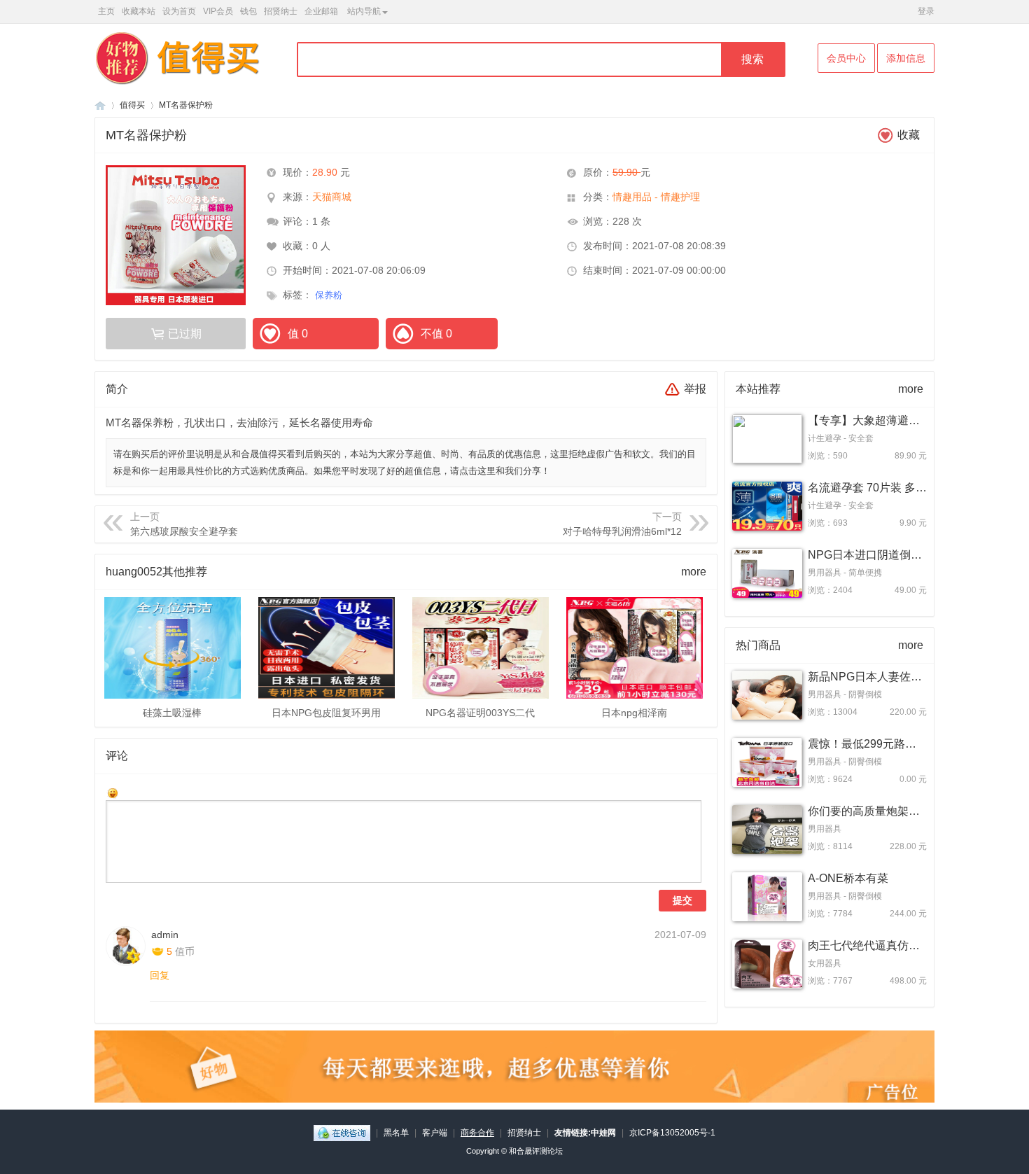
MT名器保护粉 (186, 105)
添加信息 (905, 58)
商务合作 (477, 1133)
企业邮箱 (321, 11)
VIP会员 (218, 11)
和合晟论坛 (100, 105)
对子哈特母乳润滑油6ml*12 (622, 531)
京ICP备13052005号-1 (672, 1133)
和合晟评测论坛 (536, 1151)
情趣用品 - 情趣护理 (656, 196)
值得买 (132, 105)
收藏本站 (138, 11)
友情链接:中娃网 (585, 1133)
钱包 (248, 11)
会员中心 (846, 58)
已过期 (185, 334)
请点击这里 (473, 471)
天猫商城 (331, 196)
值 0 (298, 334)
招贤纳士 (281, 11)
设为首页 (179, 11)
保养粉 (331, 295)
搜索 (752, 59)
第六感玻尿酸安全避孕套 (184, 531)
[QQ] (342, 1133)
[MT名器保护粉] (176, 235)
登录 (926, 11)
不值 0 (436, 334)
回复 (159, 975)
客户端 (434, 1133)
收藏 (908, 135)
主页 (106, 11)
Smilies (113, 793)
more (693, 572)
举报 (695, 389)
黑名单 (396, 1133)
